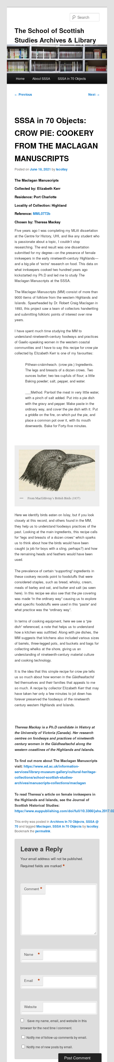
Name (32, 954)
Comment (33, 889)
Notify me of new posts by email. (50, 1047)
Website (30, 1006)
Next (93, 94)
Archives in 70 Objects (67, 821)
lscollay (62, 169)
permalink (42, 831)
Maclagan (43, 826)
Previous (23, 94)
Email (32, 980)
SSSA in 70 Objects (72, 78)
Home (20, 78)
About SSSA (41, 78)
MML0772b (41, 213)
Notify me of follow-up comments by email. (57, 1037)
